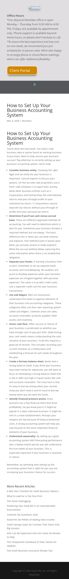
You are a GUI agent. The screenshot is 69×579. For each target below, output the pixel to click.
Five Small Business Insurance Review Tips (30, 550)
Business (27, 120)
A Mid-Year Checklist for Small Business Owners (33, 491)
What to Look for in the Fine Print (24, 496)
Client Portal (20, 70)
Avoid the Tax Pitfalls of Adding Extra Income (31, 519)
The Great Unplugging (19, 501)
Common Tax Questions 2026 (22, 514)
